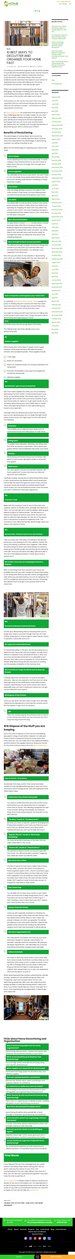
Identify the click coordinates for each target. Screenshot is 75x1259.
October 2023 (56, 213)
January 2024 (56, 206)
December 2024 (57, 167)
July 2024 (55, 185)
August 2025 (56, 139)
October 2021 (56, 291)
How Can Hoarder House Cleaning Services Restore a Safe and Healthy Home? (60, 64)
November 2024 (57, 171)
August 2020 (56, 322)
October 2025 (56, 132)
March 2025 (56, 157)
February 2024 (56, 203)
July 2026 (55, 101)
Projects (31, 1229)
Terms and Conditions (37, 1232)
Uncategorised (57, 84)
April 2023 (55, 234)
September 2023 (57, 217)
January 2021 (56, 308)
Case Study (44, 1229)
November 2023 (57, 210)
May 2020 (55, 329)
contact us (34, 1190)
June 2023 (55, 227)
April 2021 (55, 298)
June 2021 (55, 294)
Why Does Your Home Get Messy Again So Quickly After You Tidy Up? (59, 29)
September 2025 (57, 136)
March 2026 (56, 115)
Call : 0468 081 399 (63, 1)
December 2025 (57, 125)
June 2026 (55, 104)
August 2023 (56, 220)
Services (23, 1229)
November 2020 (57, 315)
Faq (37, 1229)
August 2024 (56, 181)
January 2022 (56, 280)
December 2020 (57, 312)
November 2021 (57, 287)
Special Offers (37, 1234)
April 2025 (55, 153)
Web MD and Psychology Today (26, 301)
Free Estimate (56, 1257)
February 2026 (56, 118)
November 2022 (57, 252)
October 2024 (56, 174)
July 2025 (55, 143)
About (16, 1229)
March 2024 (56, 199)
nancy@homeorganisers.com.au (39, 1220)
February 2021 (56, 305)
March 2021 (55, 301)
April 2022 (55, 277)
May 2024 (55, 192)
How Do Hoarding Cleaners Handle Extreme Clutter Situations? (57, 44)
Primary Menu (70, 4)
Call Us (19, 1257)
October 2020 (56, 319)
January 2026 (56, 122)
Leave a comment (37, 66)
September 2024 (57, 178)
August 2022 (56, 262)
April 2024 (55, 196)
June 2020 (55, 326)
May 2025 (55, 150)
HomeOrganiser (24, 66)
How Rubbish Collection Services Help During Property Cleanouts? (59, 37)
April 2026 (55, 111)
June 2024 (55, 189)
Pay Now (63, 4)
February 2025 (56, 160)
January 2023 (56, 245)
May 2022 (55, 273)
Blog (8, 49)
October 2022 (56, 255)
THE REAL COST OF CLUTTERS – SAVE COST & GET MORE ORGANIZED (23, 1203)
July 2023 (55, 224)
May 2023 (55, 231)
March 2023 (56, 238)
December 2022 (57, 248)
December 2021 (57, 284)
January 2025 (56, 164)
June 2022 (55, 269)
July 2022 (55, 266)
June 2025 (55, 146)
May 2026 (55, 108)
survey (28, 223)
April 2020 (55, 333)
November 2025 (57, 129)
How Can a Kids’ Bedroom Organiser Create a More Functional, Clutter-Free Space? (60, 54)
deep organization (40, 745)
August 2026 (56, 97)
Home (10, 1229)
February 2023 (56, 241)
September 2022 (57, 259)
